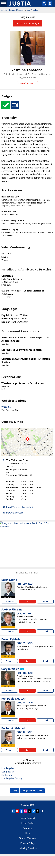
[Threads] (29, 811)
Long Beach (7, 771)
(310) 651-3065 (24, 643)
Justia (4, 10)
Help (27, 833)
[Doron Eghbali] (8, 648)
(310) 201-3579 (24, 702)
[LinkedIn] (13, 811)
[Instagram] (25, 811)
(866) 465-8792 (24, 673)
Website (6, 406)
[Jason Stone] (8, 589)
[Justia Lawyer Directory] (41, 811)
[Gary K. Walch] (8, 678)
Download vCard (14, 512)
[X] (37, 811)
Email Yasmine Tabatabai (19, 507)
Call (27, 601)
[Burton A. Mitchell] (8, 737)
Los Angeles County (11, 778)
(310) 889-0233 (24, 583)
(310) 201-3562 (24, 732)
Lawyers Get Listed (32, 790)
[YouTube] (17, 811)
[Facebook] (21, 811)
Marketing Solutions (27, 848)
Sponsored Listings (27, 573)
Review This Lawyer (27, 83)
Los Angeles (32, 10)
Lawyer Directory (16, 10)
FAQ (15, 790)
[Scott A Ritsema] (8, 619)
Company (27, 828)
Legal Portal (27, 823)
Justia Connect (27, 818)
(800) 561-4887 (24, 613)
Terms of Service (27, 838)
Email (45, 601)
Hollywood (7, 775)
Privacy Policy (27, 843)
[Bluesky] (33, 811)
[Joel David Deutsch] (8, 708)
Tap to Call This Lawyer (27, 23)
